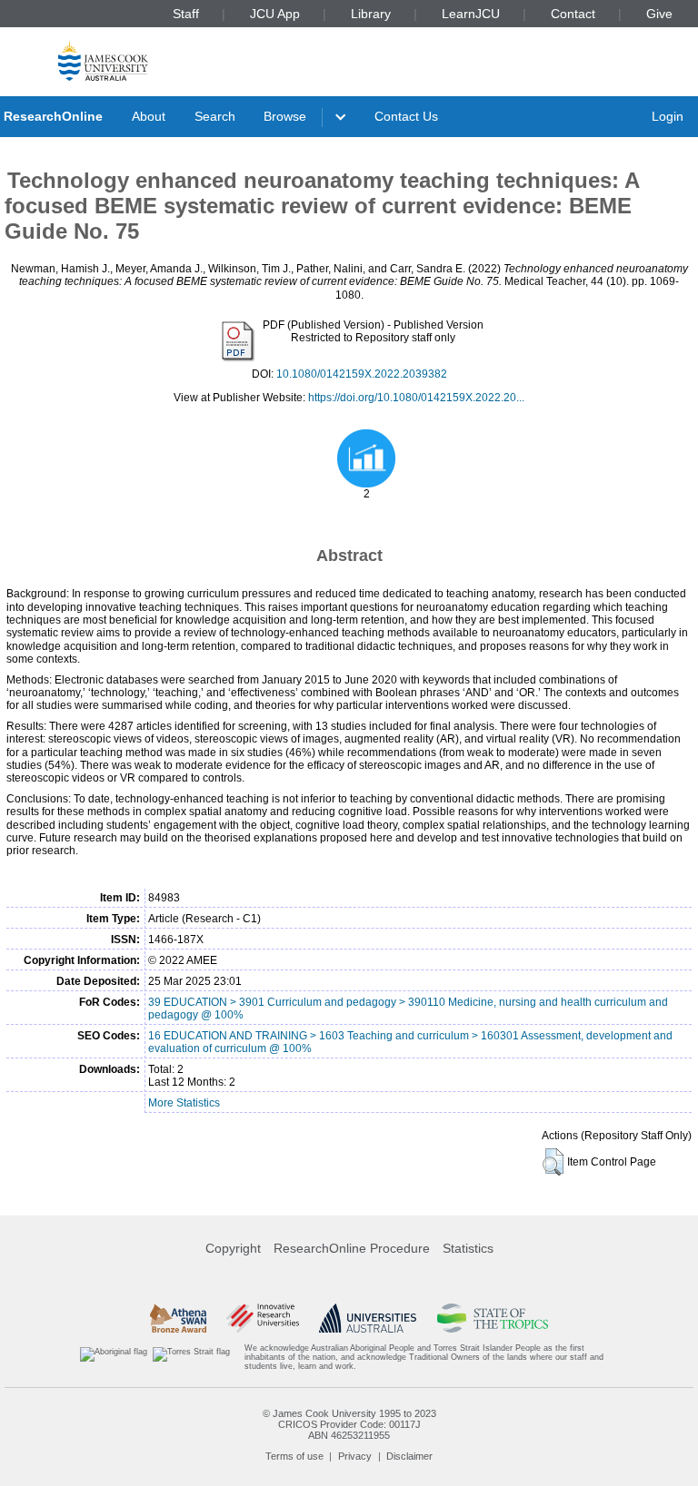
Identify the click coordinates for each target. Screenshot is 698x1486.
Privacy (355, 1456)
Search (214, 116)
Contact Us (406, 116)
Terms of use (294, 1456)
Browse (285, 116)
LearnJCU (471, 13)
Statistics (468, 1248)
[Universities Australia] (367, 1318)
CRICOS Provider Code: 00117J (349, 1424)
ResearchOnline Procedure (352, 1248)
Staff (186, 13)
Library (371, 13)
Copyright (233, 1248)
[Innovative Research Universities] (262, 1318)
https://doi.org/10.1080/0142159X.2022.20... (416, 397)
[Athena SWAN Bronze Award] (178, 1318)
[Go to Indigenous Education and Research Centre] (113, 1357)
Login (667, 116)
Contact (573, 13)
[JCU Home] (103, 60)
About (148, 116)
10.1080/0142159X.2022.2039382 (361, 374)
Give (659, 13)
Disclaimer (409, 1456)
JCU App (275, 13)
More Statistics (184, 1103)
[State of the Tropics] (492, 1318)
